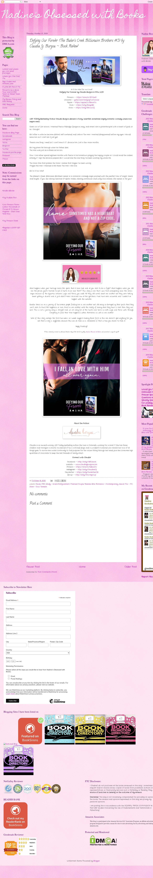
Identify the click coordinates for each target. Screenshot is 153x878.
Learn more (10, 694)
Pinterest (6, 156)
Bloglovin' (6, 146)
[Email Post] (51, 481)
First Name (10, 609)
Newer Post (33, 566)
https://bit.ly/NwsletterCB (87, 472)
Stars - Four (35, 487)
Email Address (12, 600)
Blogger (96, 861)
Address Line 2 (11, 633)
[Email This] (56, 480)
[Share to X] (60, 480)
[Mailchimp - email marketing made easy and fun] (57, 703)
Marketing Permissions (14, 666)
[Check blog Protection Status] (8, 58)
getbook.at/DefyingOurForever (86, 100)
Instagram (6, 139)
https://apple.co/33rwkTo (85, 102)
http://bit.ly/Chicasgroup (86, 475)
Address (9, 625)
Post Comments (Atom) (47, 572)
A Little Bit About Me (11, 87)
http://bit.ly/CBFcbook (87, 462)
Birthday (9, 658)
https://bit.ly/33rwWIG (85, 107)
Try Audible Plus (9, 198)
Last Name (10, 617)
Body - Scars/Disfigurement (57, 484)
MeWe (5, 159)
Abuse (38, 484)
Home (82, 566)
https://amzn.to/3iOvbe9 (86, 97)
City (7, 642)
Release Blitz (90, 484)
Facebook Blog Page (10, 133)
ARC (43, 484)
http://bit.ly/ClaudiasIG (87, 469)
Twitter (5, 149)
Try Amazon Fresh (10, 221)
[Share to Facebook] (62, 480)
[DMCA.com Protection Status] (103, 845)
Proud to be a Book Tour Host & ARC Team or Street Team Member (11, 93)
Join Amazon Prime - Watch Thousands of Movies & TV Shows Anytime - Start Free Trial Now (11, 209)
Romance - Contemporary (107, 484)
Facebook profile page (11, 152)
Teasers (43, 487)
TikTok (4, 142)
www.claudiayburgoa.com (86, 464)
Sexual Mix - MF (125, 484)
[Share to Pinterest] (65, 480)
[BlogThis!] (58, 480)
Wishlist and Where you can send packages (10, 71)
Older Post (131, 566)
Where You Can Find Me (10, 77)
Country (9, 650)
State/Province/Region (36, 642)
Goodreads (7, 136)
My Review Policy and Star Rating (11, 100)
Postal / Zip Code (56, 642)
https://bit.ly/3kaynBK (85, 105)
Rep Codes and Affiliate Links (9, 82)
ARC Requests (8, 104)
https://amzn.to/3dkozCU (86, 467)
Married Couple (77, 484)
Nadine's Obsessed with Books (73, 15)
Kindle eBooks (8, 191)
